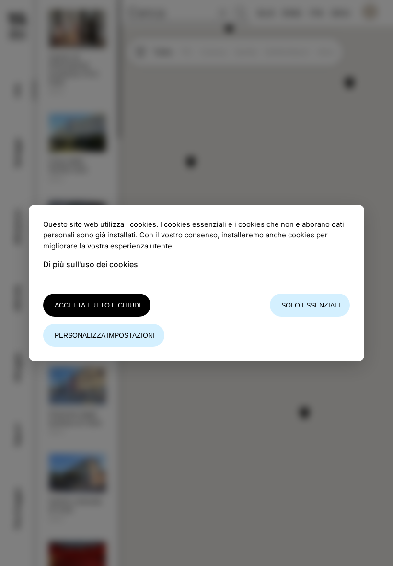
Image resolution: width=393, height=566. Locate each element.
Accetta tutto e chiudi (98, 305)
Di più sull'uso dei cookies (90, 264)
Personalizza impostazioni (105, 335)
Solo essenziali (310, 305)
